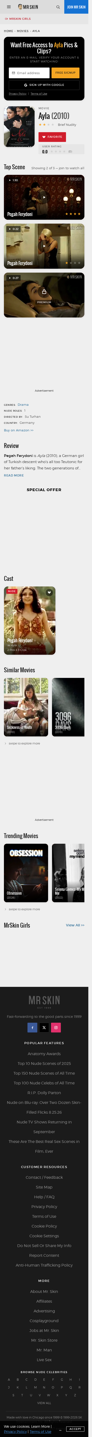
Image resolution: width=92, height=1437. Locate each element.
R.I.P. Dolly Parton (44, 1092)
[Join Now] (76, 7)
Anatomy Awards (44, 1053)
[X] (44, 1027)
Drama (23, 404)
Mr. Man (44, 1350)
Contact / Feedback (44, 1177)
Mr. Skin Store (44, 1340)
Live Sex (44, 1360)
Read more (14, 475)
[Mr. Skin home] (28, 7)
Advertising (44, 1311)
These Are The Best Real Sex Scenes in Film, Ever (44, 1146)
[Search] (58, 7)
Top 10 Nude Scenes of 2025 (44, 1063)
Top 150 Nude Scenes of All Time (44, 1073)
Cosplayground (44, 1320)
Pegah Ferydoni (20, 214)
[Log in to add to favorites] (49, 592)
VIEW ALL (44, 1403)
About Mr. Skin (44, 1291)
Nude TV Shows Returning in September (44, 1127)
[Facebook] (32, 1027)
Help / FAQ (44, 1197)
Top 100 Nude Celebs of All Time (44, 1083)
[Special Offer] (44, 531)
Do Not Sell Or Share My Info (44, 1245)
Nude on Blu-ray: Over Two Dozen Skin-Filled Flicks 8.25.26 (44, 1107)
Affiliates (44, 1301)
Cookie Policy (44, 1226)
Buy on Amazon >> (18, 430)
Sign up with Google (46, 85)
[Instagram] (56, 1027)
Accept (75, 1429)
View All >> (75, 925)
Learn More (40, 1426)
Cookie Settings (44, 1236)
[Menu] (9, 7)
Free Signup (65, 72)
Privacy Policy (17, 93)
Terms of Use (39, 93)
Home (8, 31)
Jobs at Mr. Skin (44, 1330)
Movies (23, 31)
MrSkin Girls (20, 18)
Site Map (44, 1187)
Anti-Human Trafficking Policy (44, 1265)
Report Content (44, 1255)
